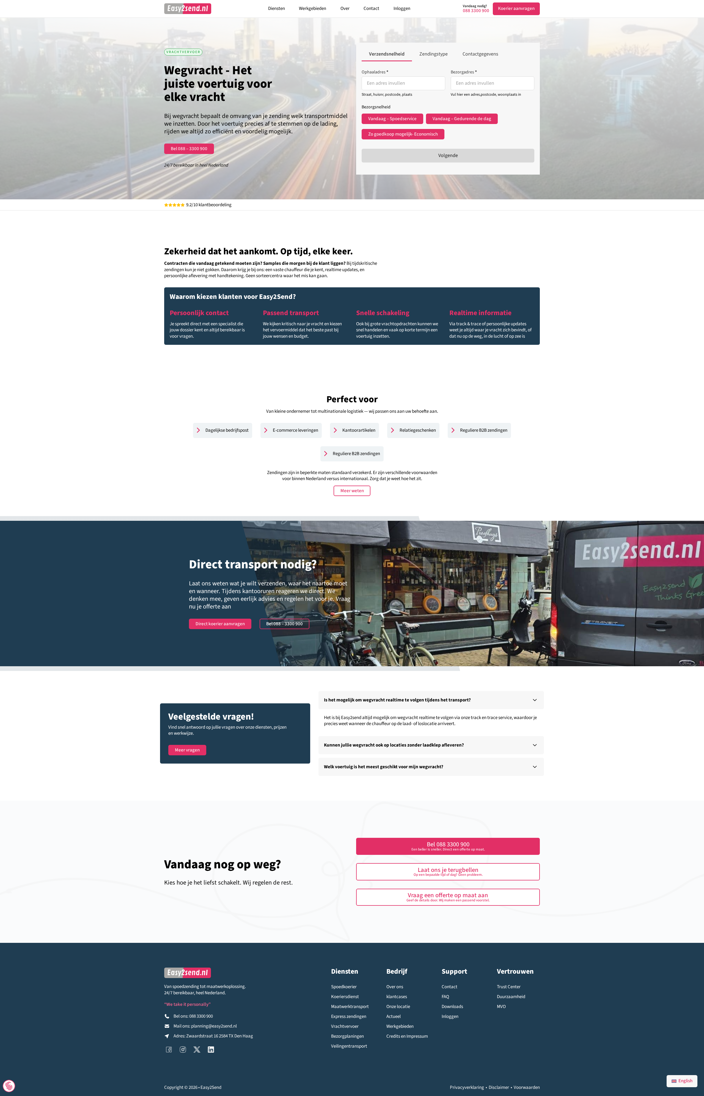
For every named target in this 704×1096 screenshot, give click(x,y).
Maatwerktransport (350, 1007)
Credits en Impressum (407, 1036)
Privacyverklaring (467, 1087)
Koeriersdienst (345, 997)
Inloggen (402, 8)
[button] (431, 700)
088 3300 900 (476, 11)
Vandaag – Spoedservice (392, 118)
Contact (371, 8)
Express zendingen (348, 1017)
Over (345, 8)
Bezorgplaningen (347, 1036)
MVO (501, 1007)
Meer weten (352, 491)
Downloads (452, 1007)
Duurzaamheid (511, 997)
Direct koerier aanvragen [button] (220, 624)
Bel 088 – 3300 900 (189, 148)
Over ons (394, 987)
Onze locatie (398, 1007)
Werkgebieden (312, 8)
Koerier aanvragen (516, 8)
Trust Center (509, 987)
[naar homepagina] (187, 8)
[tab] (387, 54)
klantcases (396, 997)
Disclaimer (499, 1087)
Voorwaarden (527, 1087)
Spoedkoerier (344, 987)
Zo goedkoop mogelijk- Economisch (403, 134)
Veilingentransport (349, 1046)
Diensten (276, 8)
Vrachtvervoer (345, 1026)
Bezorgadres (464, 72)
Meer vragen (187, 750)
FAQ (445, 997)
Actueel (393, 1017)
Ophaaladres (375, 72)
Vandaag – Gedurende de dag (462, 118)
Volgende (448, 155)
